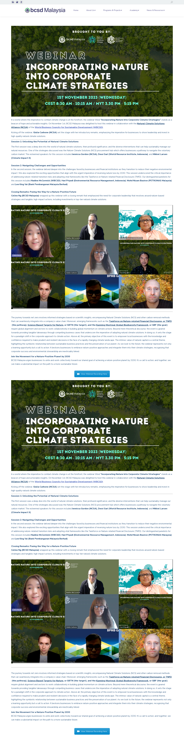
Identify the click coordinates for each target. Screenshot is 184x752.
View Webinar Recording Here (94, 374)
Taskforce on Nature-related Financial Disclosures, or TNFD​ (140, 321)
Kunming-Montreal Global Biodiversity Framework (122, 325)
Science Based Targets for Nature (45, 325)
